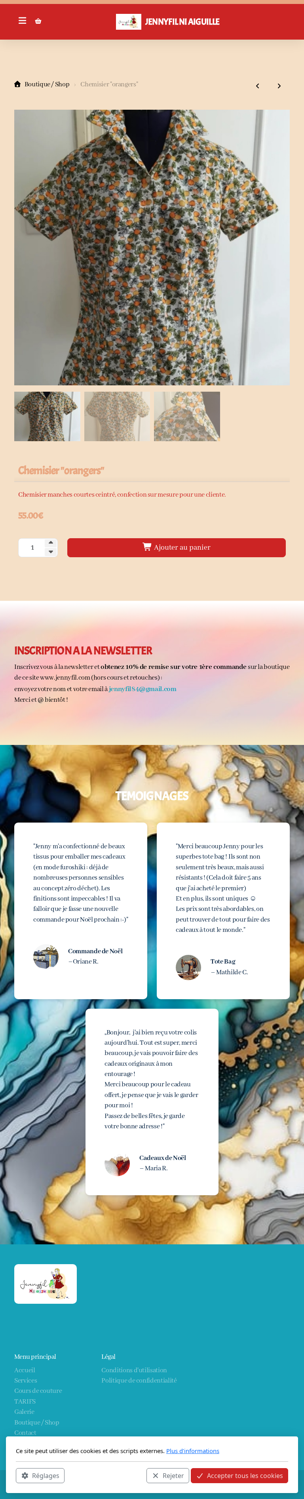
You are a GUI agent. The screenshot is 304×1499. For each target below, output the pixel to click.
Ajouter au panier (181, 547)
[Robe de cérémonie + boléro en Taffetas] (258, 86)
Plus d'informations (192, 1451)
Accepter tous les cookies (245, 1475)
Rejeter (173, 1475)
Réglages (45, 1475)
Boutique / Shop (47, 84)
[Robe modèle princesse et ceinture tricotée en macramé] (279, 86)
